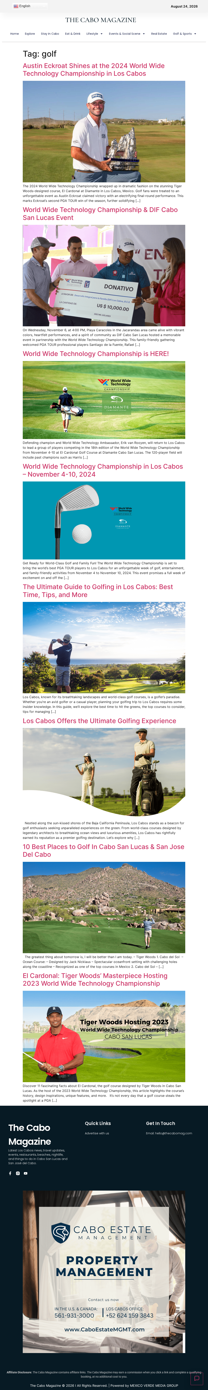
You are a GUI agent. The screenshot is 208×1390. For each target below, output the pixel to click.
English (24, 6)
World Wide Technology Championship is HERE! (96, 354)
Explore (30, 34)
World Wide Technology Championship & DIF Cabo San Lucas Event (100, 213)
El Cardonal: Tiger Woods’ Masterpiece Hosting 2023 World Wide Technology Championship (95, 979)
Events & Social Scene (124, 34)
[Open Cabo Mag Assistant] (197, 1379)
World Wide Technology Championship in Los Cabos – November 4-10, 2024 (103, 470)
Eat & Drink (72, 34)
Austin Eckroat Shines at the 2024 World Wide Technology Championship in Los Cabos (94, 69)
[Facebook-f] (10, 1173)
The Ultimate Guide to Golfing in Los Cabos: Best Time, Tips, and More (98, 590)
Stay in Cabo (50, 34)
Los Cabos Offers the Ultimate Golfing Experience (99, 721)
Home (14, 34)
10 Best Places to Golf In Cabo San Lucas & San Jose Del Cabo (103, 850)
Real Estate (159, 34)
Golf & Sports (182, 34)
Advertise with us (97, 1133)
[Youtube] (25, 1173)
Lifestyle (92, 34)
